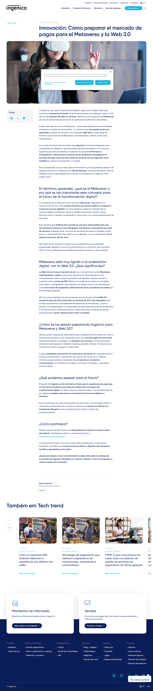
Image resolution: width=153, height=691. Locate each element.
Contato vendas (94, 626)
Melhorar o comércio (35, 655)
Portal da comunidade (68, 651)
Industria (12, 647)
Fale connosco (134, 651)
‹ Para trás (11, 23)
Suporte (88, 3)
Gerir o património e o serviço (39, 651)
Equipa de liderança (113, 659)
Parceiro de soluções (137, 659)
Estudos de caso (91, 659)
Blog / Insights (90, 647)
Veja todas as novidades (25, 626)
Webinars (88, 655)
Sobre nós (124, 3)
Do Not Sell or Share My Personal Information (55, 83)
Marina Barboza (45, 483)
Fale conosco (132, 8)
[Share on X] (17, 118)
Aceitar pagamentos (35, 647)
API (59, 655)
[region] (77, 79)
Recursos (114, 3)
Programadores (101, 3)
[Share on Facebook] (11, 118)
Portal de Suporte (135, 655)
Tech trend (53, 23)
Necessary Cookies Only (84, 82)
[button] (143, 3)
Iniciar (61, 647)
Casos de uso (14, 651)
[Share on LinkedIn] (24, 118)
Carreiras (134, 3)
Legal (107, 655)
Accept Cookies (103, 82)
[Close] (110, 71)
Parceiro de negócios (137, 663)
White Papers (89, 651)
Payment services (27, 551)
